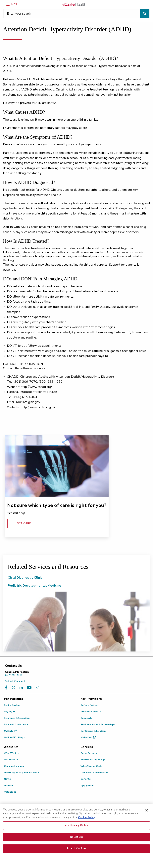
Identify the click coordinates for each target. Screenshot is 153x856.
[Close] (146, 810)
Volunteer (10, 791)
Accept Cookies (76, 848)
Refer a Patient (89, 705)
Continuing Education (93, 731)
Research (86, 718)
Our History (11, 759)
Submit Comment (15, 681)
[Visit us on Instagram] (37, 687)
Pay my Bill (10, 711)
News (7, 779)
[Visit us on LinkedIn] (21, 687)
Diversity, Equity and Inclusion (21, 772)
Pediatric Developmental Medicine (34, 585)
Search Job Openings (92, 759)
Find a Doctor (12, 705)
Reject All (76, 837)
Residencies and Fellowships (97, 724)
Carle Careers (88, 753)
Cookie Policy (86, 817)
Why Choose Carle (91, 766)
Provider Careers (90, 711)
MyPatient (86, 737)
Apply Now (86, 785)
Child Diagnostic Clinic (25, 577)
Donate (8, 785)
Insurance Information (16, 718)
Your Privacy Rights (76, 825)
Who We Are (11, 753)
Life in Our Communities (94, 772)
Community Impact (15, 766)
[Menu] (8, 4)
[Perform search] (144, 13)
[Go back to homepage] (74, 4)
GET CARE (24, 523)
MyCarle (9, 731)
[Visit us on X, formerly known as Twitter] (14, 687)
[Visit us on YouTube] (29, 687)
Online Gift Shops (14, 737)
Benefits (85, 779)
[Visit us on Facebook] (6, 687)
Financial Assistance (16, 724)
